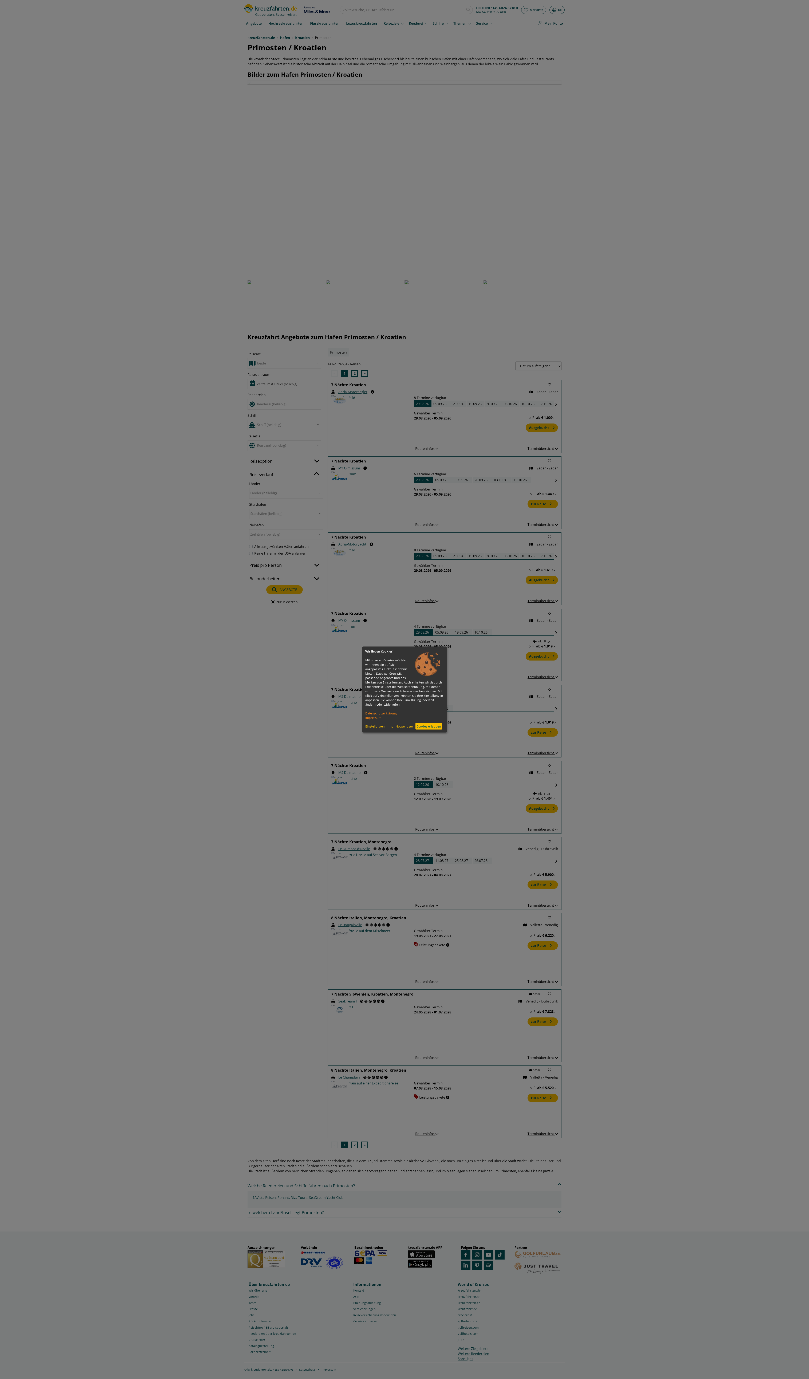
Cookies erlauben (429, 726)
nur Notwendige (401, 726)
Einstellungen (375, 726)
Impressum (373, 718)
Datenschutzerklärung (381, 713)
